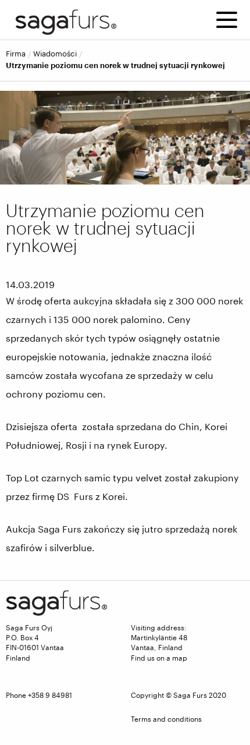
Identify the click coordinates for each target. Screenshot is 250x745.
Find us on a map (159, 658)
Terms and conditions (166, 719)
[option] (125, 138)
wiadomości (55, 54)
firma (16, 54)
